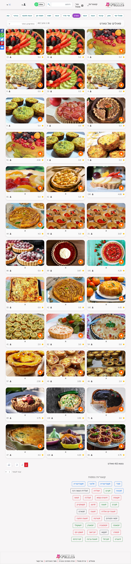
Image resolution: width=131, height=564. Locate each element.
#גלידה (97, 491)
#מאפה (116, 525)
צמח (7, 16)
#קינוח (119, 491)
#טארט (82, 511)
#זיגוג (93, 504)
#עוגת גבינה (92, 539)
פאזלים (92, 561)
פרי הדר (66, 16)
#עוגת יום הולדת (108, 511)
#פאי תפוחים (111, 518)
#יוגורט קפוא (102, 498)
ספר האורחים (51, 561)
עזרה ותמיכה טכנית (67, 561)
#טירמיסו (77, 539)
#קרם (108, 491)
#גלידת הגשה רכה (80, 491)
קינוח (101, 16)
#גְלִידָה (88, 498)
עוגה (93, 16)
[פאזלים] (115, 4)
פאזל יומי (118, 16)
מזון (109, 16)
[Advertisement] (34, 494)
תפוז (49, 16)
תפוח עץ (39, 16)
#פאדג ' (116, 532)
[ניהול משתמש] (23, 4)
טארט (76, 16)
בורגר (15, 16)
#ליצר (91, 484)
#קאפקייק (81, 504)
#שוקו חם (79, 532)
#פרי (118, 484)
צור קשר (39, 561)
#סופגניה (103, 525)
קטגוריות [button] (93, 5)
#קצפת (116, 498)
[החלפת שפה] (8, 4)
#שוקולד (77, 525)
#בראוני (92, 532)
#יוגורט (118, 539)
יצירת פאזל (81, 561)
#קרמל (106, 539)
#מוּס (76, 498)
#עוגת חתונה (82, 518)
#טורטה (97, 518)
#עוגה (103, 504)
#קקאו (104, 532)
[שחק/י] (121, 50)
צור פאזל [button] (77, 5)
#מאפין (90, 525)
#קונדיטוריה (105, 484)
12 (9, 465)
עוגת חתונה (27, 16)
